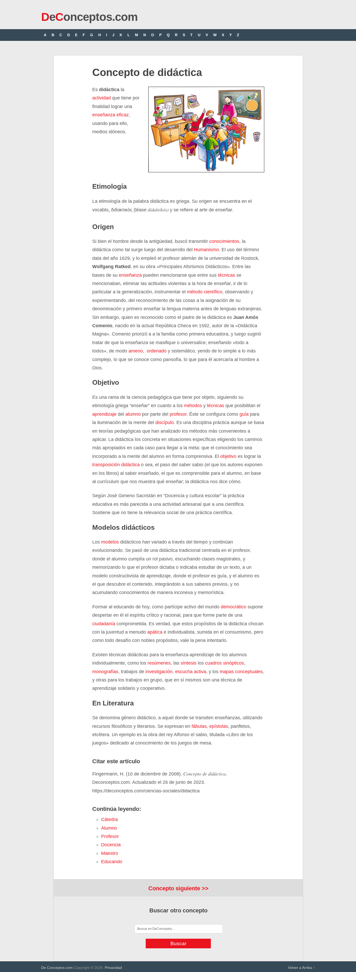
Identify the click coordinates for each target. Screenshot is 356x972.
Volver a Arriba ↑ (301, 967)
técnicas (226, 275)
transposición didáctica (116, 464)
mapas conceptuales (241, 671)
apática (154, 632)
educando (111, 861)
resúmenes (159, 663)
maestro (109, 853)
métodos (193, 405)
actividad (101, 97)
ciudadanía (103, 623)
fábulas (199, 726)
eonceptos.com (89, 16)
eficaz (122, 114)
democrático (233, 606)
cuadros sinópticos (224, 663)
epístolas (218, 726)
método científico (204, 291)
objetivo (228, 456)
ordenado (157, 351)
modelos (110, 542)
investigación (159, 671)
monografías (105, 671)
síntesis (189, 663)
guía (244, 414)
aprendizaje (104, 414)
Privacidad (113, 967)
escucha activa (190, 671)
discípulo (164, 422)
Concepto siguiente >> (178, 888)
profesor (178, 414)
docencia (111, 844)
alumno (133, 414)
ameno (135, 351)
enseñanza (103, 114)
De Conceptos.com (57, 967)
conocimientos (224, 241)
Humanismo (206, 249)
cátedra (109, 819)
